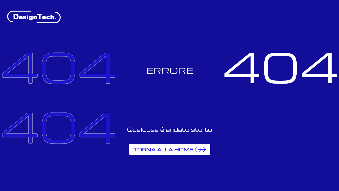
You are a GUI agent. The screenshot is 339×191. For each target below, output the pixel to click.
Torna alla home (163, 149)
